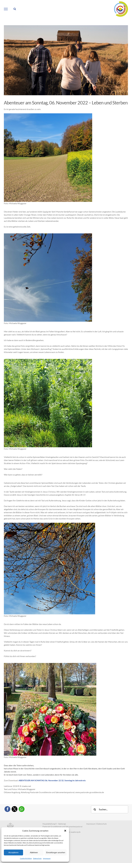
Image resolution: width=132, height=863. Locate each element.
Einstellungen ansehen (55, 852)
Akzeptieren (13, 852)
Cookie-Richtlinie (26, 858)
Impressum (47, 858)
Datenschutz (37, 858)
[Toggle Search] (15, 9)
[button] (65, 830)
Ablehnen (34, 852)
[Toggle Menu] (6, 9)
